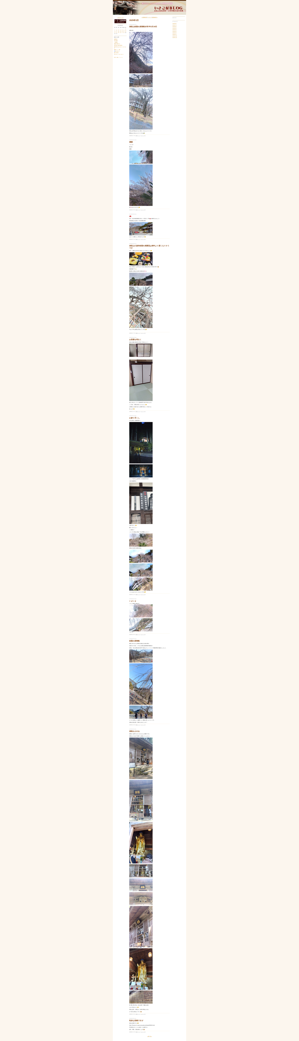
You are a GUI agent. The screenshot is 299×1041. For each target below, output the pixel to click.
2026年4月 (174, 29)
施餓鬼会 (115, 39)
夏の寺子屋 (116, 52)
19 (120, 31)
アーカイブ (175, 21)
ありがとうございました (118, 54)
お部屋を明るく (135, 339)
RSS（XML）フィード (118, 57)
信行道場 (115, 40)
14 (123, 30)
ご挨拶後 (115, 42)
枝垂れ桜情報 (134, 641)
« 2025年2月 (144, 17)
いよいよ (132, 601)
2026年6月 (174, 26)
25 (118, 32)
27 (122, 32)
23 (114, 32)
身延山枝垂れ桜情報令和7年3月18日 (143, 27)
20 (122, 31)
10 (116, 30)
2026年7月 (174, 25)
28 (123, 32)
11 (118, 30)
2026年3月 (174, 31)
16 (114, 31)
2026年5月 (174, 28)
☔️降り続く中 (116, 51)
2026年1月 (174, 34)
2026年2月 (174, 32)
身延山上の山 (134, 731)
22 (125, 31)
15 (125, 30)
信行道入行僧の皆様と (118, 45)
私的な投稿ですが (136, 1020)
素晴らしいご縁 (117, 49)
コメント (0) (143, 135)
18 (118, 31)
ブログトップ (120, 17)
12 (120, 30)
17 (116, 31)
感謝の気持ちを (117, 43)
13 (122, 30)
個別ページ (138, 135)
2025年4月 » (155, 17)
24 (116, 32)
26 (120, 32)
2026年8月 (174, 23)
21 (123, 31)
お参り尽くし (134, 418)
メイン (149, 17)
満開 (131, 142)
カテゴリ (174, 17)
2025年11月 (174, 37)
